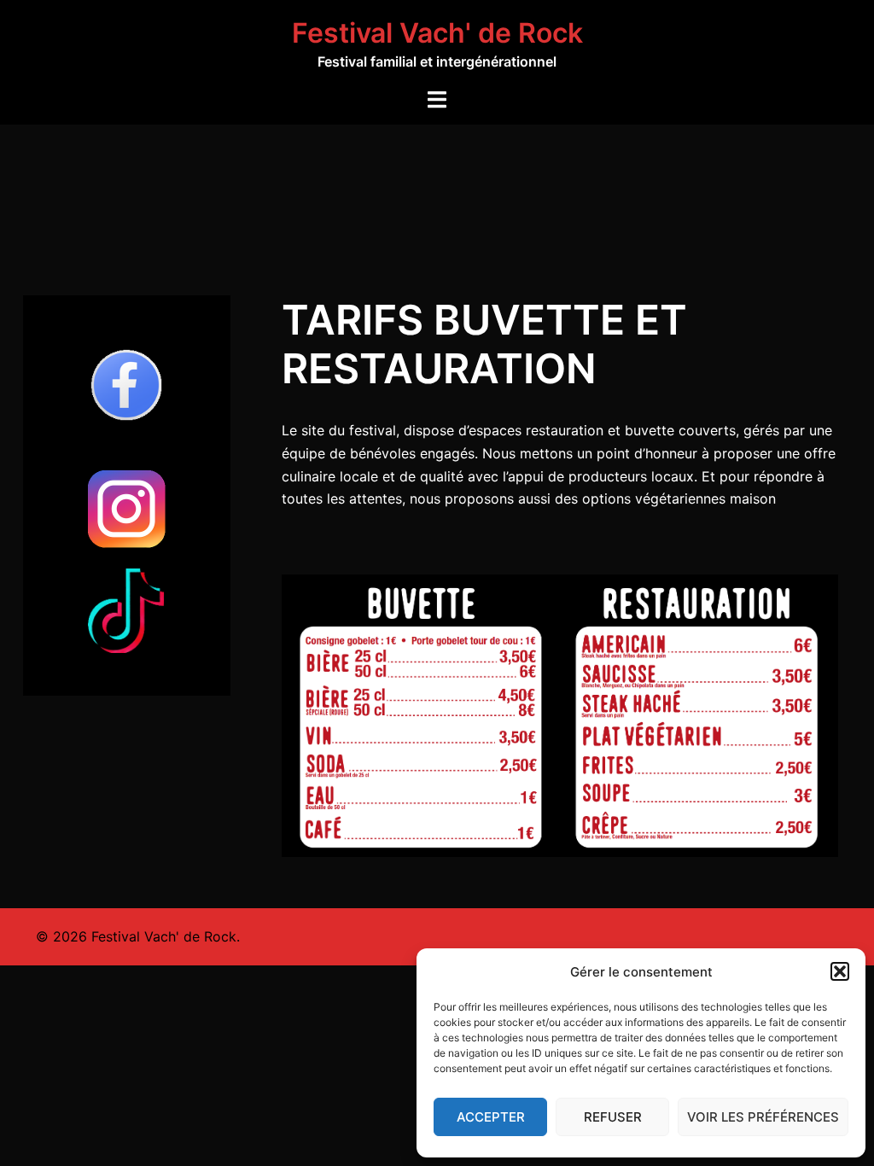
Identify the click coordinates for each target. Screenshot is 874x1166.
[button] (839, 971)
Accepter (491, 1117)
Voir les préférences (763, 1117)
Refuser (613, 1117)
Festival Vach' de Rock (437, 33)
